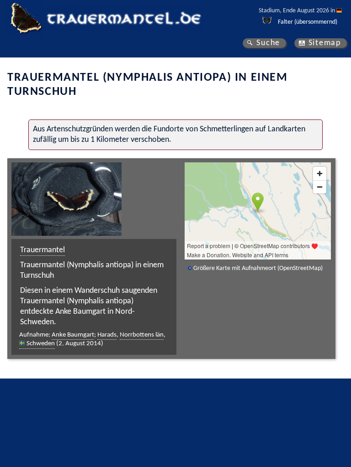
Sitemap (324, 43)
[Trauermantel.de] (25, 18)
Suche (268, 43)
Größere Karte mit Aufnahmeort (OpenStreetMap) (258, 268)
